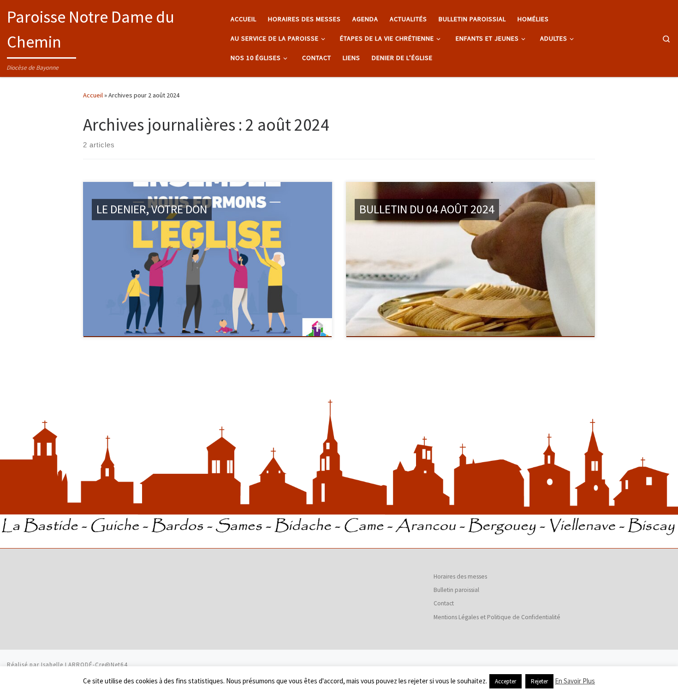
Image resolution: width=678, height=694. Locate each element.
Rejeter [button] (539, 681)
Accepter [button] (505, 681)
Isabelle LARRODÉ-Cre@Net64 (84, 665)
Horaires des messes (460, 576)
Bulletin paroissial (456, 590)
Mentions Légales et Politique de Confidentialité (497, 617)
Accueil (93, 95)
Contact (444, 603)
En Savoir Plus (575, 680)
